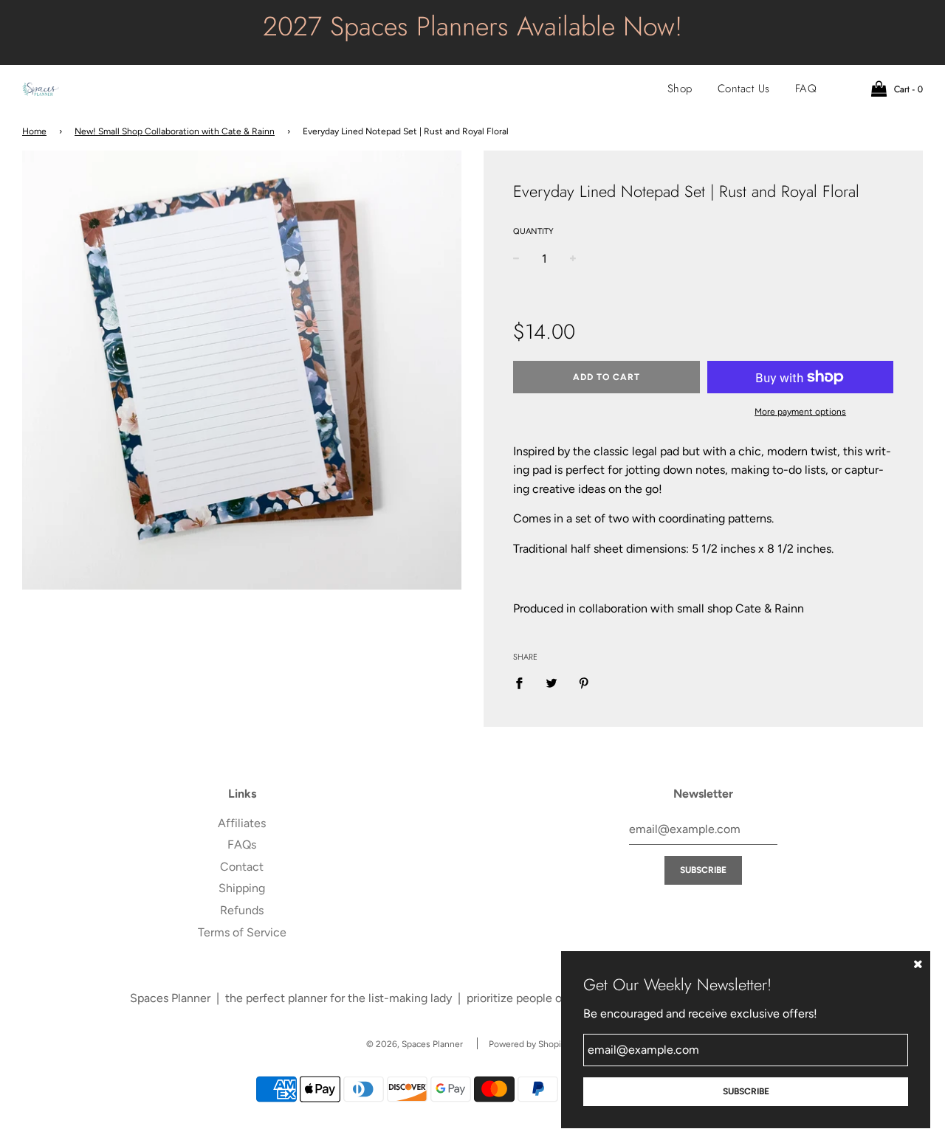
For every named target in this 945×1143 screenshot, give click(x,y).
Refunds (242, 910)
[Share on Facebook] (523, 682)
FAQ (806, 88)
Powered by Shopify (528, 1044)
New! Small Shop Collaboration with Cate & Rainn (175, 131)
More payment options (800, 412)
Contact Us (744, 88)
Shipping (242, 888)
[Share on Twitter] (551, 682)
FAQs (241, 845)
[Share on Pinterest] (584, 682)
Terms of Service (242, 932)
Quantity (533, 231)
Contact (242, 867)
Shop (680, 88)
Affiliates (242, 823)
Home (34, 131)
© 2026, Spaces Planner (414, 1044)
